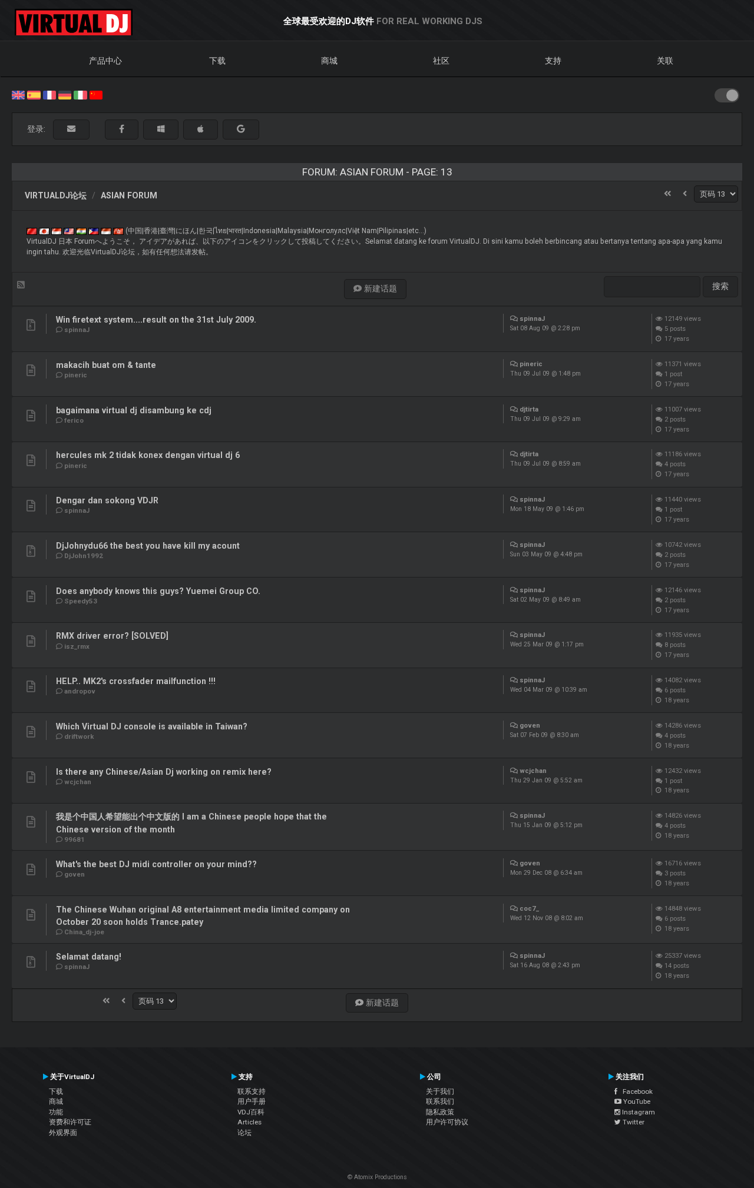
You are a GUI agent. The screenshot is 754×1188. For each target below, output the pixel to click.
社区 (441, 60)
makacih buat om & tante (106, 365)
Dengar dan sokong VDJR (107, 500)
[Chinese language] (96, 94)
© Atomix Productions (377, 1177)
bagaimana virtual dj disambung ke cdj (133, 410)
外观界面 (63, 1133)
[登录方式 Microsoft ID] (160, 129)
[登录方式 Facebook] (121, 129)
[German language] (64, 94)
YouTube (635, 1101)
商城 (329, 60)
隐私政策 (440, 1112)
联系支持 (251, 1091)
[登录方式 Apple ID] (200, 129)
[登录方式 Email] (71, 129)
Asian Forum (129, 195)
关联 (665, 60)
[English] (18, 94)
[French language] (49, 94)
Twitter (632, 1122)
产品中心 (105, 60)
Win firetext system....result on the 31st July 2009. (156, 319)
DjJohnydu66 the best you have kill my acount (148, 545)
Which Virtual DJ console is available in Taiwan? (151, 726)
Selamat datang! (88, 956)
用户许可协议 (447, 1122)
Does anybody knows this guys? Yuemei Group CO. (158, 591)
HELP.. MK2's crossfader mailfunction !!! (136, 681)
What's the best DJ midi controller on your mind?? (156, 864)
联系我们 (440, 1101)
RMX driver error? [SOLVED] (112, 636)
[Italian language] (80, 94)
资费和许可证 (70, 1122)
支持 (553, 60)
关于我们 (440, 1091)
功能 (56, 1112)
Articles (249, 1122)
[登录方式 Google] (241, 129)
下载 (217, 60)
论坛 (244, 1133)
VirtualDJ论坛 (56, 195)
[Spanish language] (33, 94)
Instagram (637, 1112)
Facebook (635, 1091)
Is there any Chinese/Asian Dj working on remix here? (164, 771)
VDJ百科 (250, 1112)
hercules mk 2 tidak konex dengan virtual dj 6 (148, 455)
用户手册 (251, 1101)
